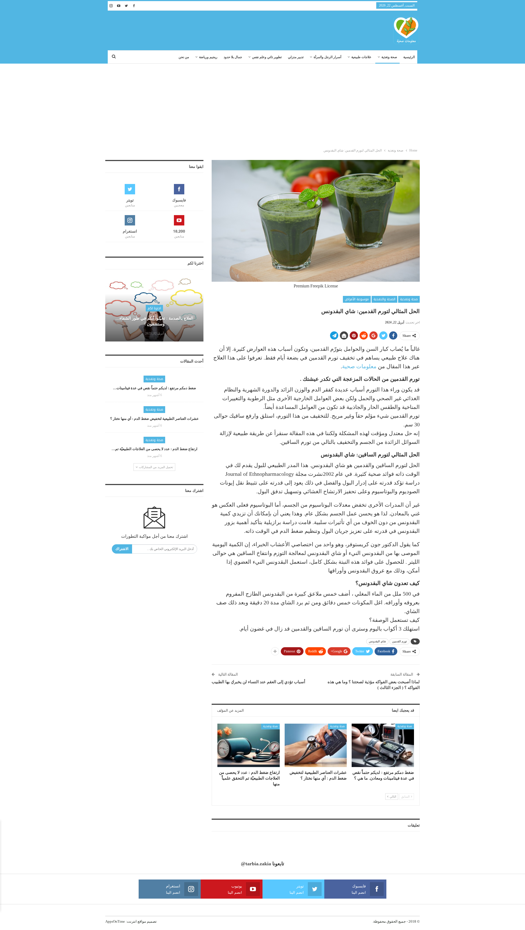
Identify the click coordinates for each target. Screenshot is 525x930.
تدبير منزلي (296, 57)
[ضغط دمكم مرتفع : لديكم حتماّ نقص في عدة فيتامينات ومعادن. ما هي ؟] (383, 745)
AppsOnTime (115, 921)
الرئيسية (409, 57)
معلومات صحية (359, 366)
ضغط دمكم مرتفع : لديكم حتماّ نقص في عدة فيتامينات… (154, 388)
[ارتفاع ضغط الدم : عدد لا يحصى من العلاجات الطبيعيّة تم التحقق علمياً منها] (248, 745)
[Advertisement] (262, 104)
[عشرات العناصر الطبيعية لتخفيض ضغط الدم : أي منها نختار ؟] (316, 745)
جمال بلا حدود (233, 57)
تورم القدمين (399, 641)
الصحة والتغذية (384, 299)
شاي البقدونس (377, 641)
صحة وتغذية (389, 57)
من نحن (184, 57)
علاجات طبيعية (361, 57)
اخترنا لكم (154, 308)
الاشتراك (122, 549)
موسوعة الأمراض (357, 299)
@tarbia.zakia (256, 863)
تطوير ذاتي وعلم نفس (267, 57)
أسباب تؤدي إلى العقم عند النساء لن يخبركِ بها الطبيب (258, 682)
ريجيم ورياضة (208, 57)
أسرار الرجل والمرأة (327, 57)
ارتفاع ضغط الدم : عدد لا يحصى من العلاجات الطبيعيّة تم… (154, 449)
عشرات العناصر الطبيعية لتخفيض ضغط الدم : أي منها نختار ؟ (154, 419)
